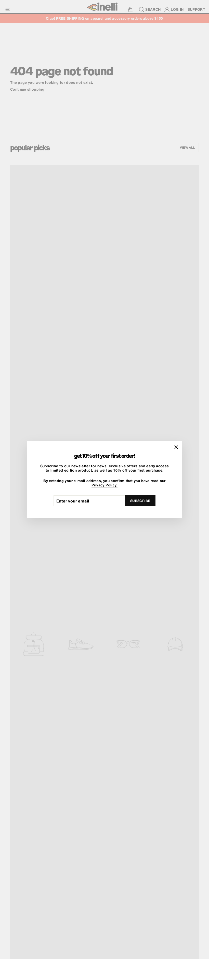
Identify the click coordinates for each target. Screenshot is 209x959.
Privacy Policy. (104, 485)
